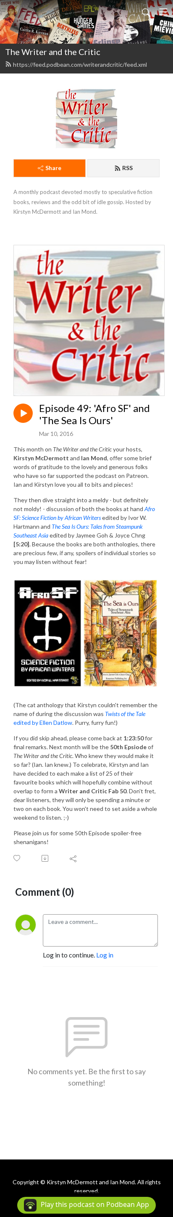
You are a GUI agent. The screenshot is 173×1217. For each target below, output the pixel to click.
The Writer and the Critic (52, 52)
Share (53, 167)
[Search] (146, 11)
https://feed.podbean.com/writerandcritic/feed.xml (80, 64)
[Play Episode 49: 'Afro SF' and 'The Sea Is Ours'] (23, 413)
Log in (104, 955)
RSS (127, 167)
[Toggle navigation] (163, 12)
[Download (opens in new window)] (45, 858)
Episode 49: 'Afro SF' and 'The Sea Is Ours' (94, 414)
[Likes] (17, 858)
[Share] (74, 858)
